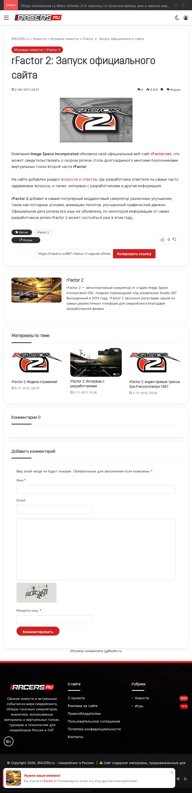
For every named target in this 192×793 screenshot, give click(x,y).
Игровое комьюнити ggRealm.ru (96, 651)
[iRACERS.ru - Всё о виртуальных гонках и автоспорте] (38, 17)
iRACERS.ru (20, 39)
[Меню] (6, 19)
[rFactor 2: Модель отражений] (37, 362)
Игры (139, 706)
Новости (39, 39)
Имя (21, 480)
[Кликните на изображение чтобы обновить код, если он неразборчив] (36, 601)
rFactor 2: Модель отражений (34, 382)
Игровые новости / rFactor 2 (37, 50)
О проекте (76, 698)
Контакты (75, 737)
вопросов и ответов (79, 179)
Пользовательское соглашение (94, 721)
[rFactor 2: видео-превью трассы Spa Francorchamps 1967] (154, 362)
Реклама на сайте (83, 706)
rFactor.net (161, 153)
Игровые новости (64, 39)
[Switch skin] (177, 19)
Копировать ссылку (134, 254)
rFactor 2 (31, 61)
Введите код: (28, 610)
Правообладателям (84, 714)
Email (21, 500)
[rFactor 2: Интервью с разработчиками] (96, 362)
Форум (175, 89)
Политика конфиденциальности (94, 729)
